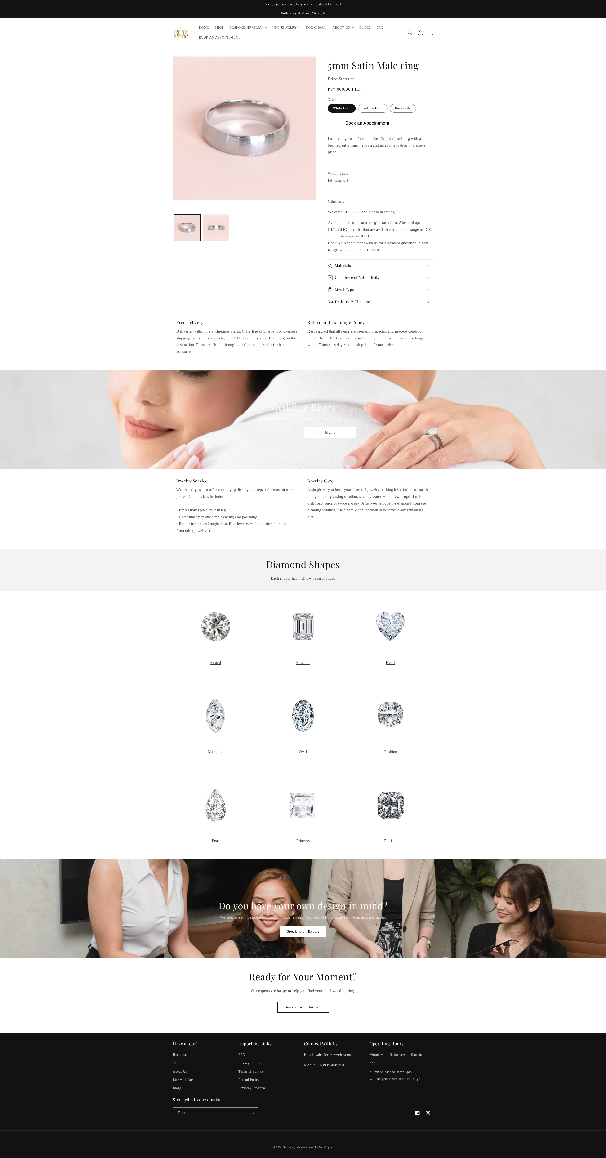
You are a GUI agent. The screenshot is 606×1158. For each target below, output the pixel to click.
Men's (330, 432)
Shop (176, 1063)
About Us (180, 1071)
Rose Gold (403, 108)
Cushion (390, 752)
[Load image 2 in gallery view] (216, 227)
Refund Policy (248, 1080)
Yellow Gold (373, 108)
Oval (303, 752)
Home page (181, 1054)
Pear (215, 841)
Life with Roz (183, 1080)
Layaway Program (251, 1088)
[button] (248, 28)
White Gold (342, 108)
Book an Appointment (303, 1007)
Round (215, 662)
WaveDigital (326, 1147)
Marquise (215, 752)
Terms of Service (251, 1071)
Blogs (177, 1088)
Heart (390, 662)
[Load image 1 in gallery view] (187, 227)
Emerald (303, 662)
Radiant (390, 841)
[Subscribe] (252, 1112)
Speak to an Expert (303, 931)
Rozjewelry (289, 1147)
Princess (303, 841)
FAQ (241, 1054)
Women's (275, 432)
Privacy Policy (249, 1063)
